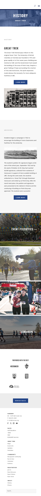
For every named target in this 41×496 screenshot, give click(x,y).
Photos (10, 485)
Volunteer (10, 461)
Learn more (20, 197)
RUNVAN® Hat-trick (13, 437)
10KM (9, 433)
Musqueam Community (14, 457)
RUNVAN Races (20, 401)
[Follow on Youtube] (16, 423)
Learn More (20, 82)
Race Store (11, 477)
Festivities (10, 450)
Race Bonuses (12, 472)
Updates (10, 448)
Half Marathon (12, 431)
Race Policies (11, 474)
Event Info (10, 446)
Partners (10, 464)
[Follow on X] (10, 423)
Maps (9, 444)
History (10, 483)
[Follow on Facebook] (7, 423)
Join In (9, 470)
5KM (9, 435)
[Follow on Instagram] (13, 423)
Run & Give (11, 459)
